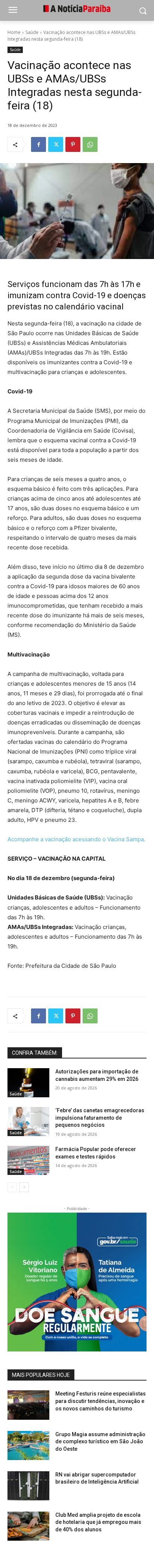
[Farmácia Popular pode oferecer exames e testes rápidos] (28, 1160)
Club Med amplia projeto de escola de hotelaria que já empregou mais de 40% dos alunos (98, 1522)
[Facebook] (38, 144)
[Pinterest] (72, 144)
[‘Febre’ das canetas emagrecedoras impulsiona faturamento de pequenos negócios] (28, 1121)
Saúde (31, 32)
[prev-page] (12, 1187)
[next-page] (24, 1187)
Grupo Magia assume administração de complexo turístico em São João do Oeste (100, 1441)
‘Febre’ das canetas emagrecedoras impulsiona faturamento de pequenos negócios (99, 1117)
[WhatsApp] (90, 144)
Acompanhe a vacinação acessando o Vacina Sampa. (76, 839)
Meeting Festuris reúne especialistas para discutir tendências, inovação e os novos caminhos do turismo (100, 1401)
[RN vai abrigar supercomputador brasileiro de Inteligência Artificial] (28, 1485)
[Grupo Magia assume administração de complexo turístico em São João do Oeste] (28, 1445)
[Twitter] (55, 144)
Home (14, 32)
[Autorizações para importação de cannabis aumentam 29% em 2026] (28, 1082)
